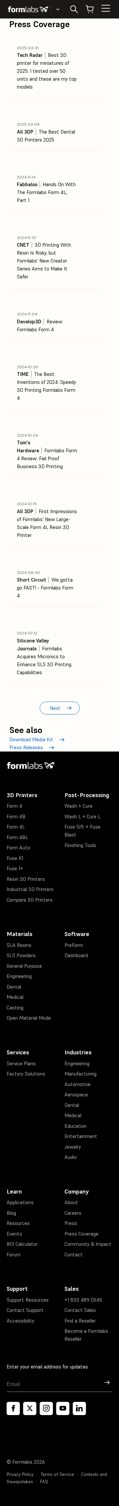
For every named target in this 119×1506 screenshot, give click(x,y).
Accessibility (20, 1321)
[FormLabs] (28, 9)
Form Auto (18, 847)
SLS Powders (21, 955)
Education (75, 1126)
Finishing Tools (80, 845)
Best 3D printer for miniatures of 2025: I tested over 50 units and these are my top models (47, 67)
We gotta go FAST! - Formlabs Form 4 (45, 584)
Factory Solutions (26, 1074)
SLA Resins (19, 945)
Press (70, 1223)
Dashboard (76, 955)
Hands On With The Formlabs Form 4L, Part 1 (46, 189)
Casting (15, 1007)
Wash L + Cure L (82, 816)
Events (14, 1234)
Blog (11, 1213)
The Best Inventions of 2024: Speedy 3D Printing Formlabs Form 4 (46, 382)
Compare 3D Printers (30, 900)
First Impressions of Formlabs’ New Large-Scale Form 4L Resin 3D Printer (47, 519)
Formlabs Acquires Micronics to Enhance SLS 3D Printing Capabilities (44, 653)
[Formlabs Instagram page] (46, 1408)
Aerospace (76, 1094)
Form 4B (16, 816)
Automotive (77, 1084)
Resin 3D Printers (26, 879)
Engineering (19, 976)
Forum (13, 1254)
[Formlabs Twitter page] (29, 1408)
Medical (15, 997)
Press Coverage (81, 1234)
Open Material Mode (29, 1018)
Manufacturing (80, 1074)
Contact (73, 1254)
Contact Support (25, 1310)
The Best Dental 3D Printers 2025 (46, 132)
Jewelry (72, 1147)
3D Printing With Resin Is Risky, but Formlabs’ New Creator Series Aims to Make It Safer (44, 257)
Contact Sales (80, 1310)
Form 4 (14, 806)
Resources (18, 1223)
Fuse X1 (15, 858)
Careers (72, 1213)
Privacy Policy (20, 1474)
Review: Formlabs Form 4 (40, 321)
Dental (14, 987)
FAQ (44, 1482)
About (71, 1202)
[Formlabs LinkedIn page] (79, 1408)
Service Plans (21, 1063)
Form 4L (16, 827)
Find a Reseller (80, 1321)
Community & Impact (87, 1244)
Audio (70, 1157)
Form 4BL (17, 837)
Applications (20, 1202)
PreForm (73, 945)
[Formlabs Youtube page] (62, 1408)
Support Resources (28, 1300)
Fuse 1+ (15, 868)
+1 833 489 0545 (83, 1300)
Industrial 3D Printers (30, 889)
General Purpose (24, 966)
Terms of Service (57, 1474)
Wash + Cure (78, 806)
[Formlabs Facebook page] (13, 1408)
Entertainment (80, 1136)
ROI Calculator (22, 1244)
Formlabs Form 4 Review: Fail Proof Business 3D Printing (47, 451)
